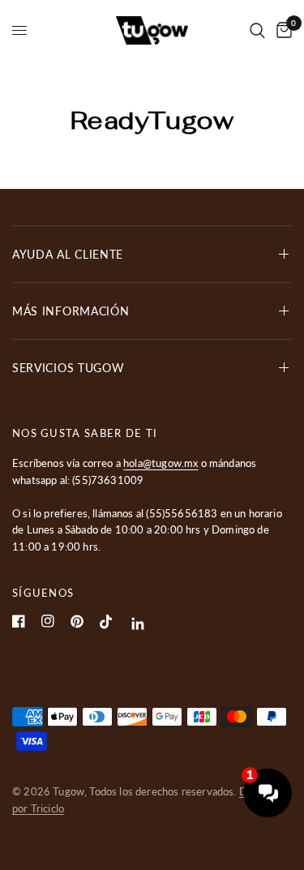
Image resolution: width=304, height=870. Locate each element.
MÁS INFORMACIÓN (71, 311)
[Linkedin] (138, 624)
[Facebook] (18, 621)
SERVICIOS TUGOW (68, 368)
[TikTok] (106, 622)
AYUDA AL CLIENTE (67, 254)
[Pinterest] (77, 621)
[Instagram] (47, 621)
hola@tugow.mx (160, 462)
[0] (281, 30)
